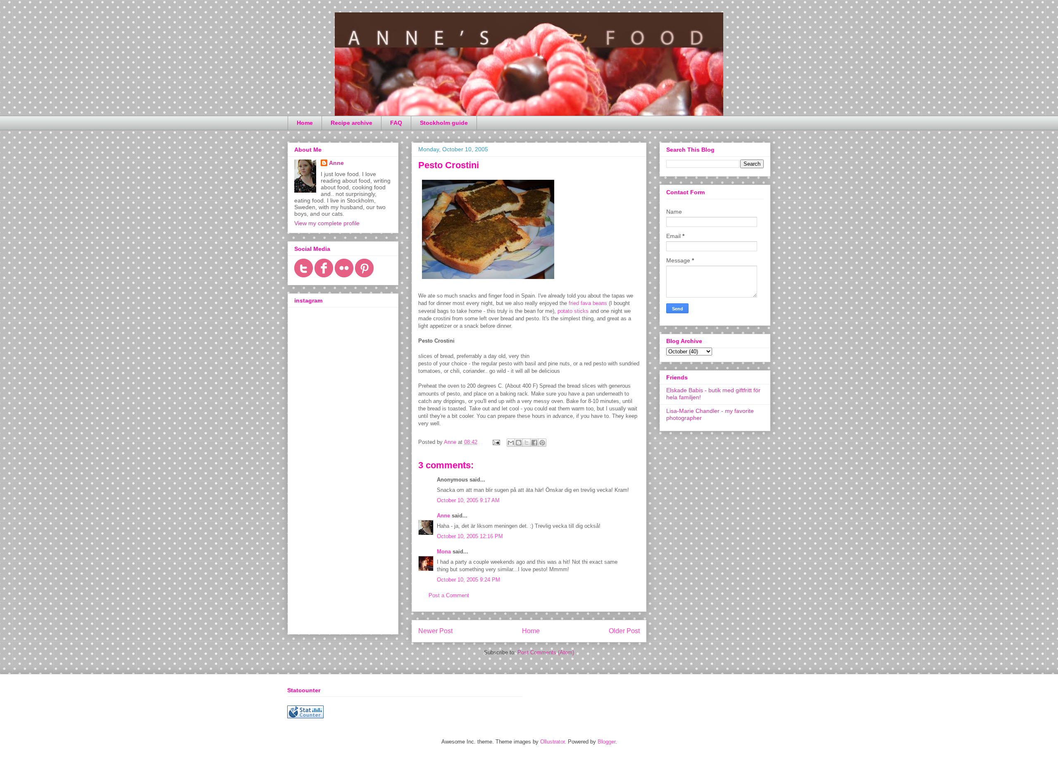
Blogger (606, 742)
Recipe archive (351, 122)
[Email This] (511, 443)
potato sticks (573, 311)
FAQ (396, 122)
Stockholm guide (444, 122)
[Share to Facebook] (534, 443)
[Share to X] (526, 443)
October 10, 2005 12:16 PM (470, 536)
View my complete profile (327, 223)
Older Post (624, 630)
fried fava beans (588, 303)
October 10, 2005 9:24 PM (468, 580)
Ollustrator (552, 742)
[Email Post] (496, 442)
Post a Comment (449, 595)
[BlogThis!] (519, 443)
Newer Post (435, 630)
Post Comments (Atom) (545, 652)
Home (305, 122)
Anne (443, 515)
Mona (444, 551)
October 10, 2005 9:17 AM (468, 500)
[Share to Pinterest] (542, 443)
